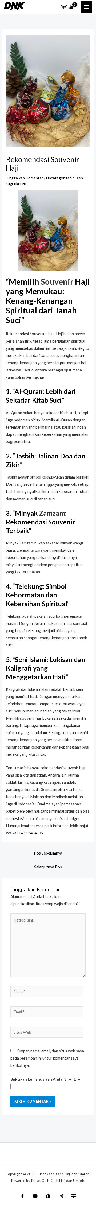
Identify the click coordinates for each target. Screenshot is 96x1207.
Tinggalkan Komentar (24, 178)
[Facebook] (22, 1196)
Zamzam (52, 513)
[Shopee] (48, 1196)
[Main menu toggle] (86, 6)
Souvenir (57, 281)
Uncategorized (59, 178)
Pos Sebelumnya (48, 853)
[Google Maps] (73, 1196)
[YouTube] (35, 1196)
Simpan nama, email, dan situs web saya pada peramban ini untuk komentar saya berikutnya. (47, 1058)
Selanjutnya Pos (48, 867)
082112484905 (30, 833)
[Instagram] (60, 1196)
